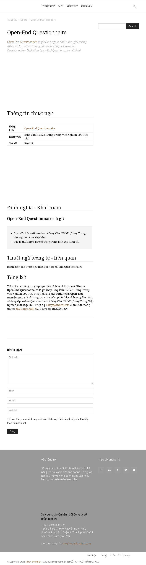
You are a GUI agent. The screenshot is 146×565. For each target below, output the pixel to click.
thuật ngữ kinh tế (26, 308)
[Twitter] (126, 470)
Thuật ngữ (49, 6)
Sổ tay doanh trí (50, 468)
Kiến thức (72, 6)
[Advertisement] (50, 80)
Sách (60, 6)
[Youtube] (134, 470)
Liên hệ (103, 555)
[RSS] (117, 470)
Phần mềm (86, 6)
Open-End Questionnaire (40, 128)
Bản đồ (65, 536)
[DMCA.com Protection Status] (67, 507)
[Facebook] (101, 470)
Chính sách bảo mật (120, 555)
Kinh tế (23, 19)
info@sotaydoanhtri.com (76, 543)
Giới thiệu (92, 555)
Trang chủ (12, 19)
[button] (134, 6)
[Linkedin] (109, 470)
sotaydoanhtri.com (57, 305)
